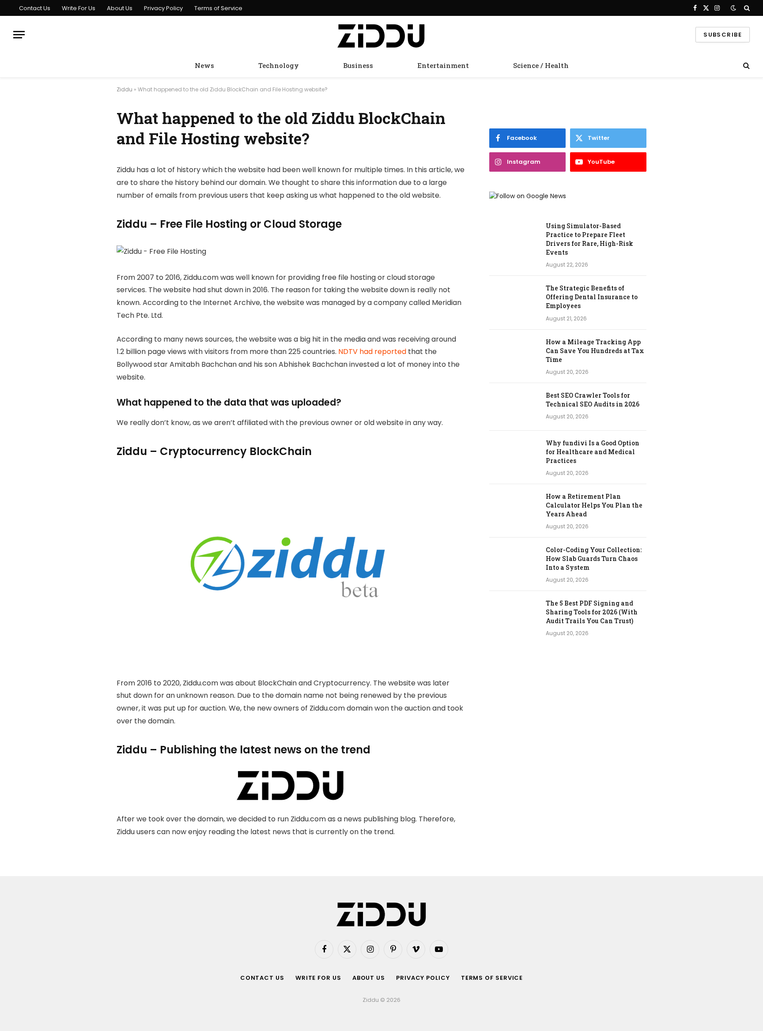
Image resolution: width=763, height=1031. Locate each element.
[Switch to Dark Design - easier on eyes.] (733, 8)
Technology (278, 65)
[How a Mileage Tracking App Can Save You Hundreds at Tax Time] (513, 353)
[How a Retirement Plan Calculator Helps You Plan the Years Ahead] (513, 508)
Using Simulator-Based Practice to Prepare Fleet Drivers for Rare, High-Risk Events (589, 239)
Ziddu (124, 89)
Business (358, 65)
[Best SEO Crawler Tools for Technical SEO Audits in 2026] (513, 407)
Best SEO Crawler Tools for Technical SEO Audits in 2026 (592, 399)
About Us (119, 8)
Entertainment (443, 65)
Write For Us (78, 8)
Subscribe (722, 34)
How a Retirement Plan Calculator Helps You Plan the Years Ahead (594, 505)
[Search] (746, 8)
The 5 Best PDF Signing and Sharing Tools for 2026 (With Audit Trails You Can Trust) (592, 612)
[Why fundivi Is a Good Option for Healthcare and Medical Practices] (513, 454)
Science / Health (541, 65)
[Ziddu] (381, 35)
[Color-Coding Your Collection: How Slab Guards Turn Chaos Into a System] (513, 561)
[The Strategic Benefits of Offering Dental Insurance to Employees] (513, 299)
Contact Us (34, 8)
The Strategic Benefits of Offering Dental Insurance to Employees (592, 297)
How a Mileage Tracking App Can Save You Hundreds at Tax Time (595, 351)
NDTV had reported (372, 351)
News (204, 65)
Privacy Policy (163, 8)
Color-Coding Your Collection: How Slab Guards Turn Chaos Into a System (594, 559)
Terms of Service (218, 8)
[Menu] (19, 35)
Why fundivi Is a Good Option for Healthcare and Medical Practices (592, 452)
